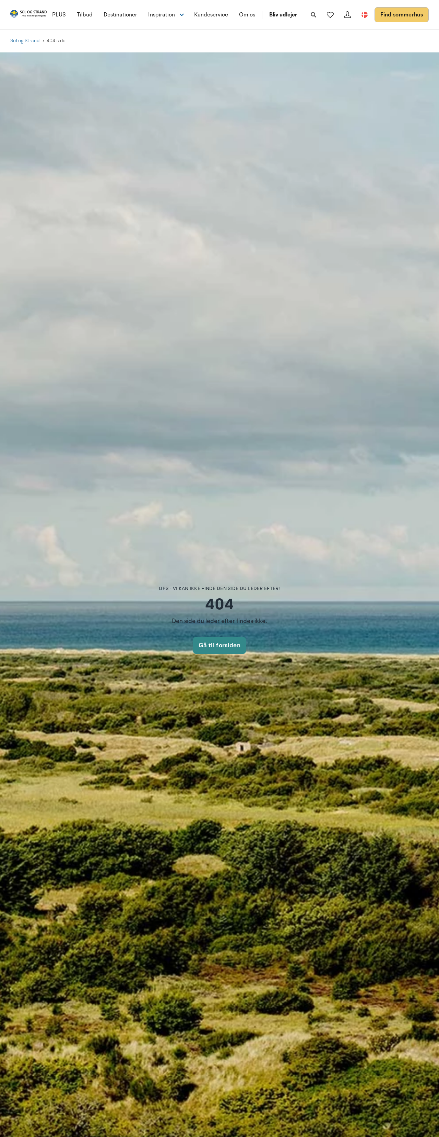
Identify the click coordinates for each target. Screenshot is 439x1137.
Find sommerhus (401, 15)
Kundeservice (211, 15)
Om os (247, 15)
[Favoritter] (330, 15)
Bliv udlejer (283, 15)
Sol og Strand (25, 40)
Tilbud (85, 15)
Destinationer (120, 15)
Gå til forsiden (219, 645)
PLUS (59, 15)
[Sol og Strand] (28, 15)
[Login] (347, 15)
